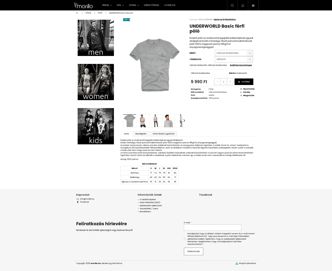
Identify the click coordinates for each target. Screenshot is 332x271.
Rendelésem (145, 211)
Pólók (211, 89)
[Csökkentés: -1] (217, 82)
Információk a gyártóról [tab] (163, 133)
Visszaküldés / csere (149, 208)
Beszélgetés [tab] (141, 133)
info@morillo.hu (87, 199)
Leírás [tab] (126, 133)
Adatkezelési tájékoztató (151, 205)
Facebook (84, 202)
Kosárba (246, 81)
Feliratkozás (193, 251)
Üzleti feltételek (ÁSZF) (150, 202)
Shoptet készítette (247, 263)
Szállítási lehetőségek (241, 65)
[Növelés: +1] (230, 82)
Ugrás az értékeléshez (225, 19)
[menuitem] (107, 5)
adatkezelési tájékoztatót (235, 239)
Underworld (241, 73)
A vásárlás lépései (148, 199)
